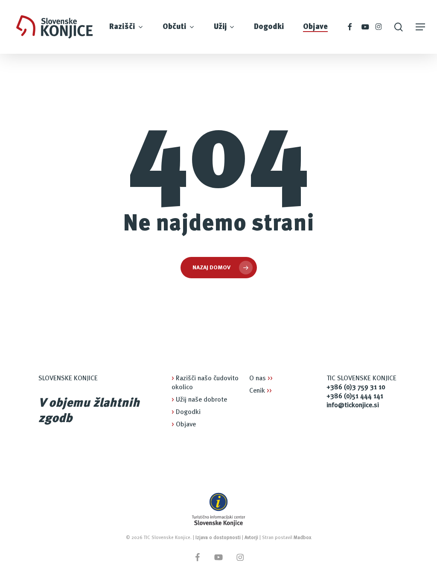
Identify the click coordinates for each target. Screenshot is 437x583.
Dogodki (186, 412)
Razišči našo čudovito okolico (205, 383)
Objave (184, 424)
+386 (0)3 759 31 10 (355, 387)
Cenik (260, 391)
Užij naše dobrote (199, 399)
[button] (420, 27)
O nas (261, 378)
